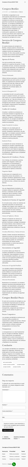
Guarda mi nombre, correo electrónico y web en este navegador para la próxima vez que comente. (14, 425)
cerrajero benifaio (7, 366)
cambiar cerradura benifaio (9, 364)
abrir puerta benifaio (7, 362)
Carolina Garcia (14, 11)
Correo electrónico (7, 411)
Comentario (5, 389)
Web (3, 417)
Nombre (4, 404)
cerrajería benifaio (21, 364)
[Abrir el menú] (25, 2)
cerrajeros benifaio (17, 366)
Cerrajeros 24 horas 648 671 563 (10, 2)
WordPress (10, 464)
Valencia (21, 11)
